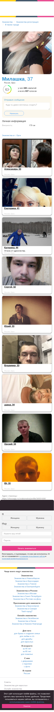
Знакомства (7, 21)
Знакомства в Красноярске (27, 605)
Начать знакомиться (27, 548)
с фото (27, 666)
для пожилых (27, 654)
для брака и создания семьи (27, 633)
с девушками (27, 660)
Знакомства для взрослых (15, 685)
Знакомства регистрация (27, 21)
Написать (14, 113)
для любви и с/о (27, 636)
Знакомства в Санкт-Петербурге (26, 596)
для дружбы (27, 638)
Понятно (26, 706)
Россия (27, 673)
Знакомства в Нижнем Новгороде (27, 623)
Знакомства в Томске (26, 583)
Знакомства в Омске (27, 621)
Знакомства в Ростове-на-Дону (27, 598)
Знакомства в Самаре (27, 608)
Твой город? (26, 611)
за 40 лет (27, 648)
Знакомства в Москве (27, 593)
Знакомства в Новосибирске (27, 578)
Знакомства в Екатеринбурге (27, 586)
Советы (7, 682)
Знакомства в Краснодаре (27, 581)
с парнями (27, 663)
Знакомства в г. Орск (11, 135)
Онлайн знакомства (13, 688)
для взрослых (27, 641)
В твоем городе (12, 24)
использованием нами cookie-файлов (27, 701)
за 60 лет (27, 651)
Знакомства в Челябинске (27, 618)
